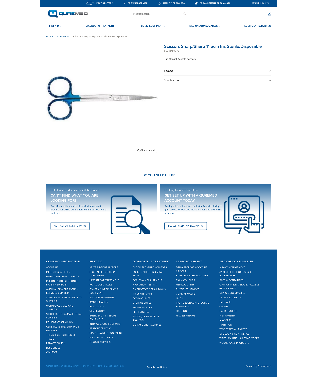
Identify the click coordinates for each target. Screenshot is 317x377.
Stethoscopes (142, 302)
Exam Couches (185, 280)
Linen (179, 298)
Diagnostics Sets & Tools (149, 289)
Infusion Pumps (142, 293)
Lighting (181, 311)
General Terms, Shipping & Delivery (62, 366)
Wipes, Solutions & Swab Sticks (239, 338)
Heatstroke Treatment (104, 280)
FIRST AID (53, 26)
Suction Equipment (101, 297)
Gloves (224, 306)
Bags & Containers (231, 280)
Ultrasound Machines (147, 324)
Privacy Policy (55, 343)
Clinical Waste (185, 293)
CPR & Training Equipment (105, 333)
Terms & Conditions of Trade (111, 366)
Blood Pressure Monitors (150, 267)
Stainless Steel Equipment (193, 275)
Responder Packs (100, 328)
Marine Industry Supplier (62, 276)
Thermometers (142, 307)
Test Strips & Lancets (233, 329)
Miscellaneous (185, 315)
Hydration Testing (145, 284)
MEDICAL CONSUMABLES (203, 26)
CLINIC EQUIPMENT (152, 26)
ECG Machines (141, 298)
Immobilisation (98, 302)
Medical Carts (185, 284)
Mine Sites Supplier (58, 272)
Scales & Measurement (147, 280)
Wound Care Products (234, 343)
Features (168, 70)
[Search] (185, 14)
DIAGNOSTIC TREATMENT (100, 26)
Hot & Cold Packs (100, 284)
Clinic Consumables (232, 293)
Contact (51, 352)
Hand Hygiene (228, 311)
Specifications (171, 80)
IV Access (225, 320)
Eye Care (225, 302)
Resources (53, 347)
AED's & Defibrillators (103, 267)
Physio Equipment (187, 289)
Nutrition (225, 324)
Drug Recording (230, 297)
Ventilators (97, 311)
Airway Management (232, 267)
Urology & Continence (234, 333)
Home (49, 36)
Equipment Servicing (59, 322)
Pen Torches (141, 312)
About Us (52, 267)
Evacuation (96, 306)
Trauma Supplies (100, 342)
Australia (155, 367)
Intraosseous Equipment (105, 324)
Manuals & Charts (101, 337)
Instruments (62, 36)
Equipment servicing (257, 26)
